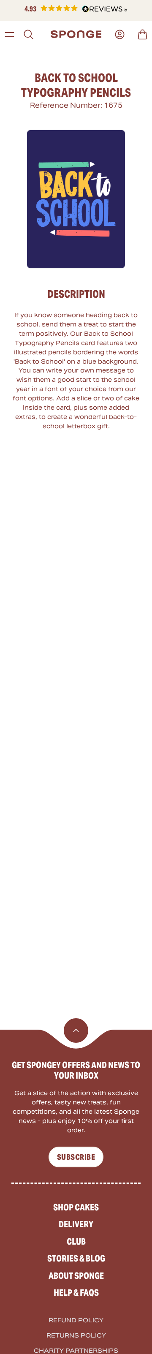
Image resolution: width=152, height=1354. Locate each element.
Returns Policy (76, 1335)
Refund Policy (76, 1320)
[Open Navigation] (9, 34)
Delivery (76, 1224)
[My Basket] (142, 34)
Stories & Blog (76, 1258)
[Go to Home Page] (76, 34)
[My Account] (119, 34)
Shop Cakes (76, 1207)
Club (76, 1241)
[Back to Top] (76, 1030)
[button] (76, 9)
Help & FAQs (76, 1292)
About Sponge (76, 1275)
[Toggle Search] (28, 34)
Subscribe (76, 1157)
